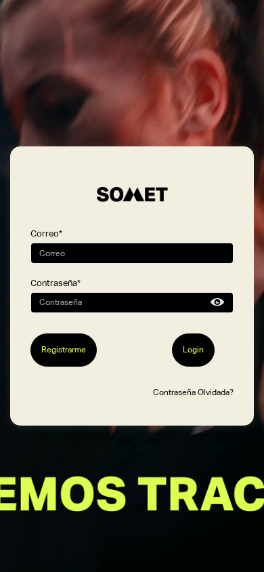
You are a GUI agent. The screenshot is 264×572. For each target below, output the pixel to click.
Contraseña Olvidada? (193, 392)
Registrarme (63, 349)
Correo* (46, 233)
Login (193, 349)
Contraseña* (55, 283)
